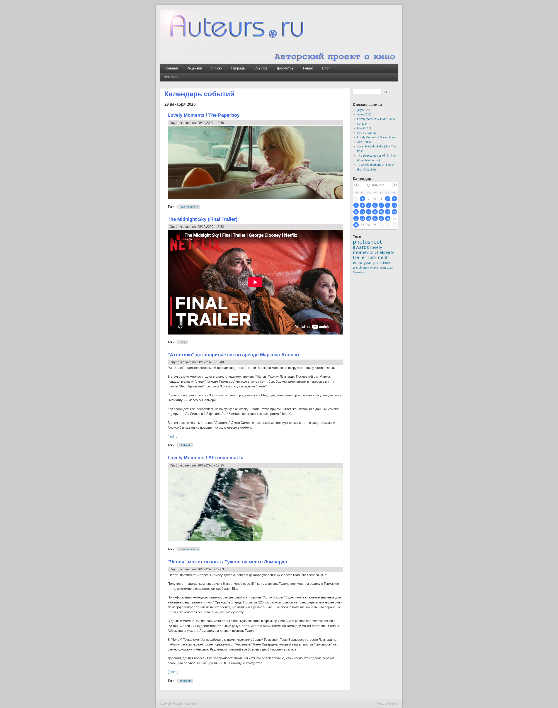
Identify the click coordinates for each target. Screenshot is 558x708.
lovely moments (189, 206)
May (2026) (364, 128)
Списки (217, 68)
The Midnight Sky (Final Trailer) (202, 219)
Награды (238, 68)
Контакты (171, 77)
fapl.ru (173, 436)
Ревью (308, 68)
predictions (382, 263)
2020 (390, 267)
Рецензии (194, 68)
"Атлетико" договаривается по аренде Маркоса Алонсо (233, 354)
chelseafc (185, 445)
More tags (359, 272)
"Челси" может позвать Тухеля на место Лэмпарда (227, 561)
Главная (171, 68)
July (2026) (363, 110)
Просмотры (285, 68)
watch (357, 267)
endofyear (362, 262)
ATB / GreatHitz (366, 132)
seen (383, 267)
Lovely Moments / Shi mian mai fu (205, 457)
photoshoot (367, 241)
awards (361, 247)
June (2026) (364, 114)
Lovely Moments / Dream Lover (376, 137)
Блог (326, 68)
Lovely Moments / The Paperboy (204, 115)
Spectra (393, 703)
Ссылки (260, 68)
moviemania (371, 267)
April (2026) (364, 142)
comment (377, 257)
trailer (183, 342)
